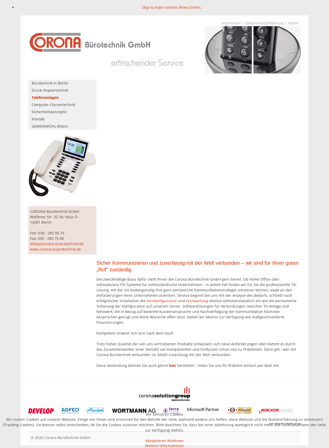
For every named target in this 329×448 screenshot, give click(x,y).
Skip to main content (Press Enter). (171, 7)
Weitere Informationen (164, 445)
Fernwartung (197, 300)
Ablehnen (175, 440)
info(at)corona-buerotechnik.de (57, 243)
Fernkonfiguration (162, 300)
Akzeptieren (155, 440)
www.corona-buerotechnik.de (55, 249)
